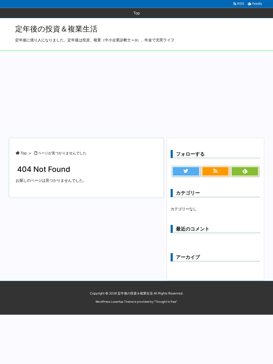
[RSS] (216, 171)
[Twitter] (186, 171)
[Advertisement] (136, 91)
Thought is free (165, 302)
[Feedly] (245, 171)
